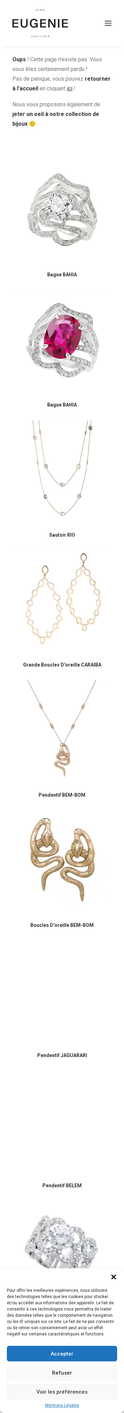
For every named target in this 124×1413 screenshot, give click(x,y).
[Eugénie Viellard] (40, 23)
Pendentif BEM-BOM (62, 795)
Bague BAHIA (62, 274)
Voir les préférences (62, 1392)
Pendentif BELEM (62, 1185)
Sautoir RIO (62, 535)
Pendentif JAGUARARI (62, 1055)
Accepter (62, 1354)
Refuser (62, 1373)
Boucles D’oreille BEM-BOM (62, 925)
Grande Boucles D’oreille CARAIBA (62, 665)
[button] (113, 1276)
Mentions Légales (62, 1405)
